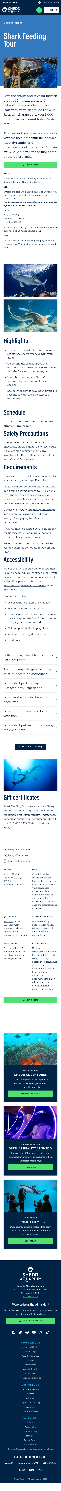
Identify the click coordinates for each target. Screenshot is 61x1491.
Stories (30, 1360)
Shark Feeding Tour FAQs (30, 747)
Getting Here (30, 1435)
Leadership (30, 1351)
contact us (45, 928)
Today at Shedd (10, 2)
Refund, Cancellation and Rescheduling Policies (30, 1449)
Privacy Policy (19, 1479)
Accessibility (30, 1427)
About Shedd (30, 1342)
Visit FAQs (30, 1422)
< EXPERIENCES (13, 23)
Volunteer (30, 1398)
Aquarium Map (30, 1431)
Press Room (30, 1364)
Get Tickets (32, 165)
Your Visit (30, 1418)
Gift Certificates (30, 1411)
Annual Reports (30, 1369)
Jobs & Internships (30, 1355)
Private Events (30, 1440)
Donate (30, 1393)
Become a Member (30, 1389)
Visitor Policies (30, 1444)
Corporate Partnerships (30, 1402)
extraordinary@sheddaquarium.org (25, 585)
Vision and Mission (30, 1347)
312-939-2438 (30, 1296)
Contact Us (30, 1373)
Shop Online (30, 1406)
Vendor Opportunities (30, 1377)
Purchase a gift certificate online (35, 810)
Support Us (30, 1384)
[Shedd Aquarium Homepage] (11, 10)
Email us (8, 921)
